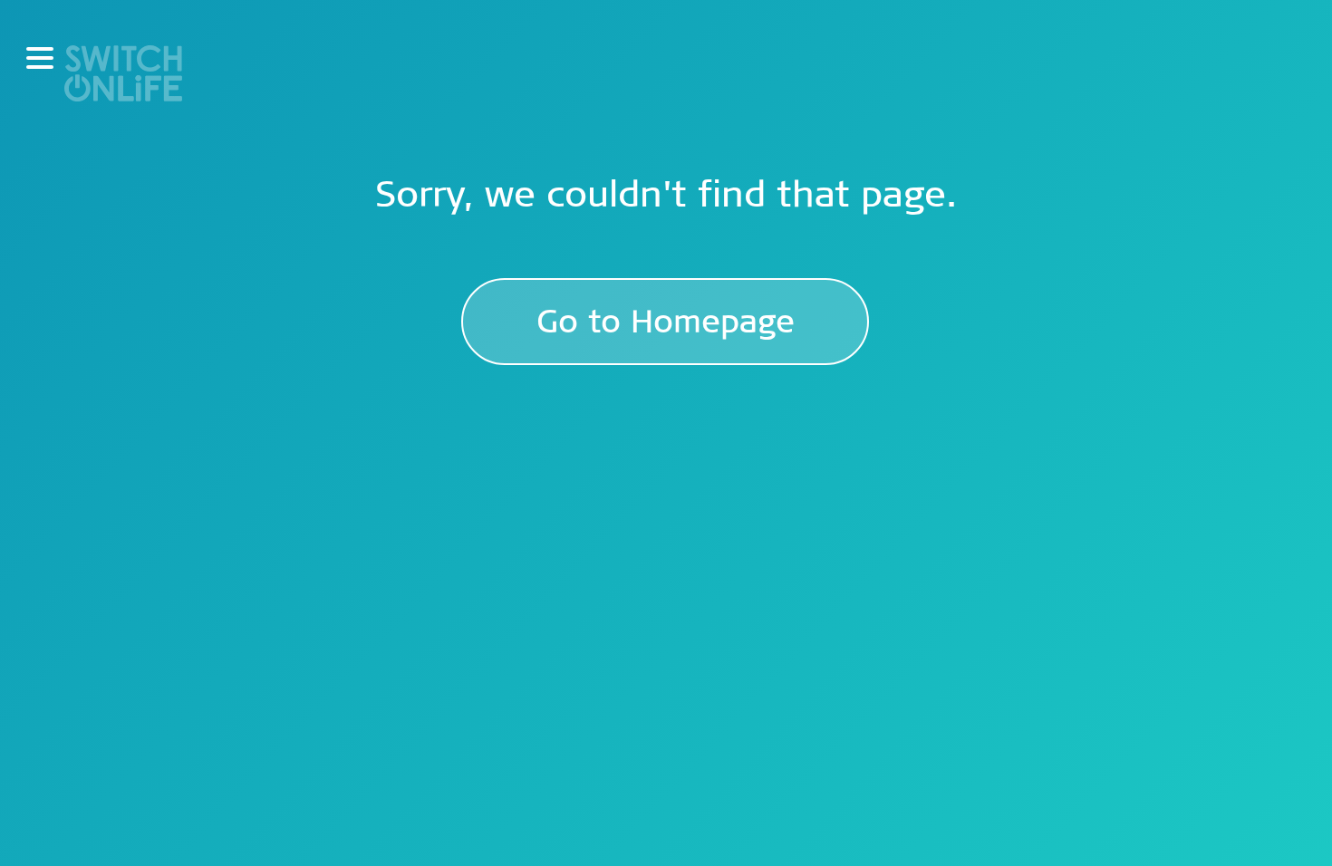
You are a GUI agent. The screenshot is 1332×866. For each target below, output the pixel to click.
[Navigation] (40, 58)
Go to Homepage (665, 322)
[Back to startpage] (123, 72)
